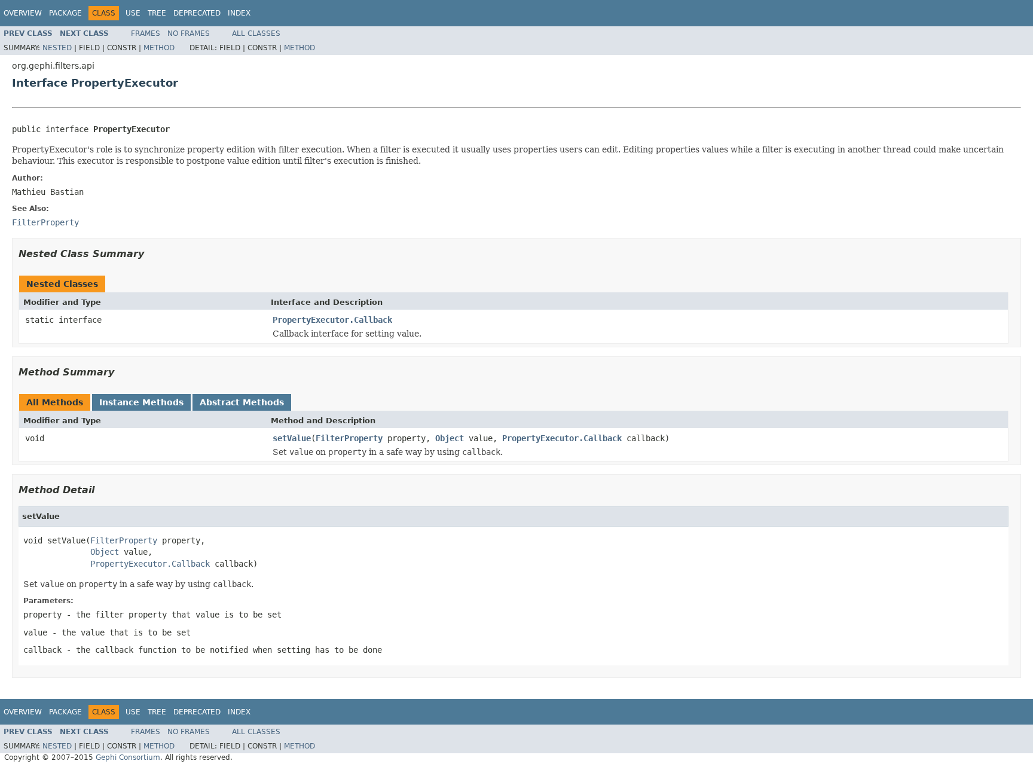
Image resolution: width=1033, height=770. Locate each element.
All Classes (256, 33)
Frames (145, 33)
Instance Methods (141, 402)
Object (449, 438)
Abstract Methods (242, 402)
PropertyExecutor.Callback (332, 320)
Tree (157, 13)
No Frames (188, 33)
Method (159, 48)
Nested (57, 48)
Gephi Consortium (128, 757)
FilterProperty (349, 438)
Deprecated (197, 13)
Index (239, 13)
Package (65, 13)
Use (133, 13)
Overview (23, 13)
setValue (292, 438)
